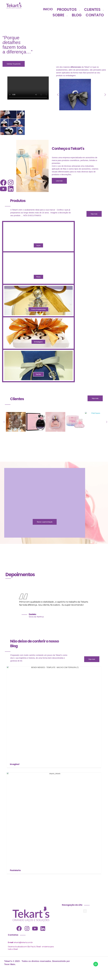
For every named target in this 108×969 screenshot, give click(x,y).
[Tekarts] (13, 5)
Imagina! (14, 764)
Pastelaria (15, 870)
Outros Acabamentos (38, 309)
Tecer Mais (9, 964)
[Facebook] (3, 182)
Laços (38, 245)
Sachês (38, 374)
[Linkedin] (11, 189)
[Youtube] (3, 189)
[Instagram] (11, 182)
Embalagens (38, 342)
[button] (58, 94)
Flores (38, 277)
